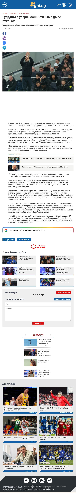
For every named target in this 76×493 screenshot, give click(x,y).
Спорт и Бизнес (67, 471)
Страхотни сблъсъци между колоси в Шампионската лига (63, 280)
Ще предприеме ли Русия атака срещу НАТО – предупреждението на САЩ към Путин (37, 353)
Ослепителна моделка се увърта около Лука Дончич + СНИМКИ (19, 409)
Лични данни (50, 489)
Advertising (37, 489)
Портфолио (48, 488)
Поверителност (27, 488)
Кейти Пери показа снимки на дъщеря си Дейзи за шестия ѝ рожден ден (44, 373)
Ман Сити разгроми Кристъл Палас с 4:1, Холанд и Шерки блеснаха (64, 258)
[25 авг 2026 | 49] (56, 426)
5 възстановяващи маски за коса (43, 361)
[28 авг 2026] (20, 396)
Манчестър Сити (24, 240)
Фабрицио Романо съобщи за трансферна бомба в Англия (26, 258)
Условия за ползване (38, 488)
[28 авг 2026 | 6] (56, 455)
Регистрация (65, 299)
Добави (38, 323)
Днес (60, 5)
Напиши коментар (41, 247)
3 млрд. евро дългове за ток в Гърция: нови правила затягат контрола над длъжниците (37, 343)
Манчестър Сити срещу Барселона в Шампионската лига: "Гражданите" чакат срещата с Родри (63, 271)
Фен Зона (69, 442)
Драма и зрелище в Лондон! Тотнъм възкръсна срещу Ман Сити (46, 159)
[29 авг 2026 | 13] (56, 396)
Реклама (63, 486)
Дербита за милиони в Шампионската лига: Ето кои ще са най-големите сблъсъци (26, 270)
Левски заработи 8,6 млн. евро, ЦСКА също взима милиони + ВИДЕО (54, 467)
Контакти (57, 486)
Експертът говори (30, 471)
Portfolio (43, 489)
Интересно (32, 412)
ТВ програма (32, 442)
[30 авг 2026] (20, 426)
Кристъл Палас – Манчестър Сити (24, 279)
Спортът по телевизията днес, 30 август (19, 438)
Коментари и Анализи (65, 412)
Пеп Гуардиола (9, 240)
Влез (57, 299)
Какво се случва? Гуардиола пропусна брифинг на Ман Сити (45, 167)
